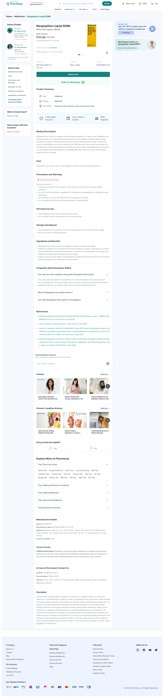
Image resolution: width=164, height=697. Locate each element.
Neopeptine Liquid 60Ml (39, 16)
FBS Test (73, 478)
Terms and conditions (100, 659)
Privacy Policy (98, 652)
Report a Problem (13, 132)
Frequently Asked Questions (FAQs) (15, 101)
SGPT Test (69, 470)
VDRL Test (82, 478)
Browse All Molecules (57, 656)
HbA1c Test (42, 470)
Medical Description (15, 72)
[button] (83, 3)
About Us (9, 649)
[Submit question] (107, 363)
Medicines (20, 16)
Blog (7, 656)
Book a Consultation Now (127, 48)
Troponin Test (78, 474)
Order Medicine (11, 668)
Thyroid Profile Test (56, 470)
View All (104, 374)
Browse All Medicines (57, 653)
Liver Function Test (82, 470)
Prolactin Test (56, 474)
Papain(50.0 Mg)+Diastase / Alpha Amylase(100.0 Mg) (74, 106)
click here (39, 623)
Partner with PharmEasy (15, 659)
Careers (9, 652)
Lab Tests (82, 9)
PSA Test (67, 474)
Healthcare (69, 9)
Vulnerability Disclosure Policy (103, 656)
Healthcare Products (13, 672)
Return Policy (97, 670)
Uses (10, 76)
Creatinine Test (43, 474)
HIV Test (97, 474)
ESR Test (95, 470)
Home (9, 16)
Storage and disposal (16, 91)
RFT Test (91, 478)
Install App (126, 32)
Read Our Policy (13, 116)
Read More (53, 48)
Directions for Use (14, 87)
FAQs (51, 667)
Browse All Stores (56, 663)
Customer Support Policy (102, 666)
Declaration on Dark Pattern (103, 663)
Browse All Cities (55, 660)
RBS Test (64, 478)
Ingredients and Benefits (17, 95)
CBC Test (88, 474)
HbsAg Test (42, 478)
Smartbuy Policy (99, 673)
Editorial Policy (98, 649)
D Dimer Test (53, 478)
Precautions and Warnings (14, 81)
